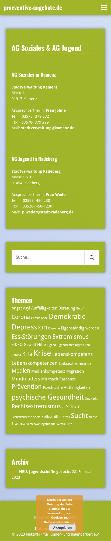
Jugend (51, 345)
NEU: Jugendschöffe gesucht (45, 471)
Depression (29, 327)
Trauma (18, 423)
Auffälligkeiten (44, 308)
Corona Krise (39, 318)
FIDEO (17, 344)
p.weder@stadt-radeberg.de (48, 212)
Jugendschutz (65, 345)
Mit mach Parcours (58, 379)
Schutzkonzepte (22, 417)
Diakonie (54, 328)
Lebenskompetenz (72, 354)
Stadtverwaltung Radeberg (36, 171)
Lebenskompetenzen (35, 363)
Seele (36, 417)
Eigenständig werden (80, 328)
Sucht (79, 416)
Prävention (27, 386)
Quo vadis (91, 398)
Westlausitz (64, 424)
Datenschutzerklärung (59, 522)
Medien (21, 371)
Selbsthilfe (51, 416)
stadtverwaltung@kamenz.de (47, 128)
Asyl (26, 308)
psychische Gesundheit (48, 397)
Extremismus (70, 337)
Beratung (66, 308)
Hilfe (41, 344)
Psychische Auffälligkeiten (66, 387)
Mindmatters (26, 379)
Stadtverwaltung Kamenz (34, 87)
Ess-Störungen (31, 337)
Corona (21, 317)
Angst (17, 308)
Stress (66, 417)
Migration (75, 371)
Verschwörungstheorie (41, 424)
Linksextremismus (75, 363)
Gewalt (30, 344)
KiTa (27, 354)
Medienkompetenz (48, 371)
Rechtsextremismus (36, 406)
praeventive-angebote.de (33, 7)
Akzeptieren (62, 527)
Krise (42, 353)
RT (63, 407)
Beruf (80, 308)
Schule (73, 406)
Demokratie (67, 316)
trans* (93, 417)
